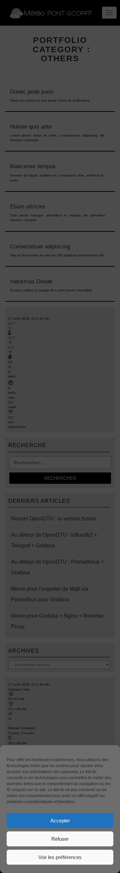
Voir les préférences (60, 857)
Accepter (60, 820)
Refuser (60, 839)
